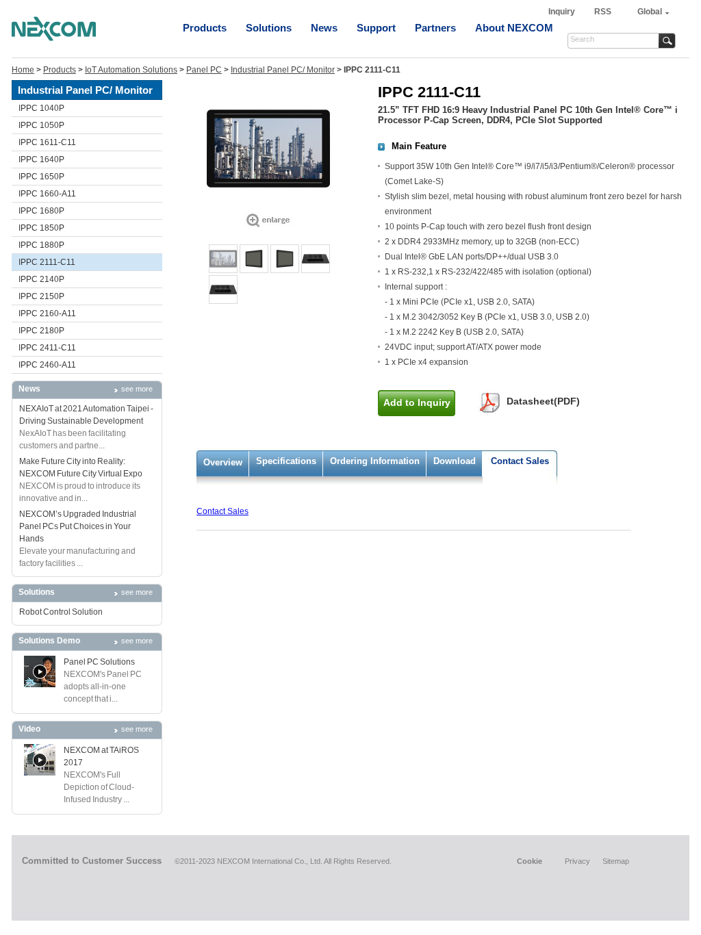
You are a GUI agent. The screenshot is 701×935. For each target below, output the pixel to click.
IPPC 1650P (41, 176)
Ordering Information (375, 461)
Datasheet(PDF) (543, 401)
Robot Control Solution (61, 612)
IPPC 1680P (41, 211)
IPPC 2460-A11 (47, 365)
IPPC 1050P (41, 125)
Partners (435, 28)
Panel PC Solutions (99, 662)
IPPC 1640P (41, 159)
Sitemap (615, 861)
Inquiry (562, 11)
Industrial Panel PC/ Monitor (283, 70)
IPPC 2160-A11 (47, 313)
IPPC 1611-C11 (47, 142)
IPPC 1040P (41, 108)
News (324, 28)
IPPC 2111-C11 (46, 262)
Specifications (286, 461)
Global (649, 11)
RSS (602, 11)
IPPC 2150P (41, 296)
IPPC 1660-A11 (47, 193)
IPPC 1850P (41, 228)
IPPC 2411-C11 (47, 348)
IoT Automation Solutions (131, 70)
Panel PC (204, 70)
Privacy (577, 861)
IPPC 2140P (41, 279)
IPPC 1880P (41, 245)
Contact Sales (520, 461)
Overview (222, 462)
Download (454, 461)
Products (205, 28)
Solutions (269, 28)
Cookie (529, 861)
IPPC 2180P (41, 330)
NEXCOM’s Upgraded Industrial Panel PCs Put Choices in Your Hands (77, 526)
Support (376, 28)
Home (23, 70)
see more (137, 389)
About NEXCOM (514, 28)
